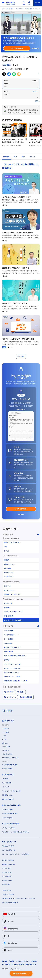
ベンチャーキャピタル (8, 828)
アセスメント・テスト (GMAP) (11, 791)
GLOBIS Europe (6, 872)
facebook (12, 943)
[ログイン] (29, 3)
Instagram (13, 928)
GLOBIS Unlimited (7, 768)
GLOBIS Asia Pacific (8, 860)
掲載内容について (31, 964)
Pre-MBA (6, 750)
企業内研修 (5, 779)
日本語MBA (5, 729)
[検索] (24, 3)
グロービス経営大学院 (8, 850)
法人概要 (4, 961)
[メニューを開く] (3, 3)
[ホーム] (2, 8)
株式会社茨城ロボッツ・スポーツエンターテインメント (18, 898)
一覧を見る (21, 166)
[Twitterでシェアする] (4, 74)
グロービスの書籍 (7, 809)
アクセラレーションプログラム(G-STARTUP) (15, 832)
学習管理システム (7, 795)
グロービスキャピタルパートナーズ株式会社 (15, 854)
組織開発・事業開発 (8, 799)
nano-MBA (6, 747)
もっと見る (21, 357)
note (10, 950)
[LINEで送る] (14, 74)
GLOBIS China (6, 868)
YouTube (12, 914)
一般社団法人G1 (7, 890)
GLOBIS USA (6, 884)
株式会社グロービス (8, 846)
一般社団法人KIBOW (8, 894)
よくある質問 (6, 964)
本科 (4, 739)
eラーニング (5, 787)
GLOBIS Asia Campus (8, 864)
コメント (32, 157)
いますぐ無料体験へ (17, 48)
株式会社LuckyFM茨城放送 (10, 903)
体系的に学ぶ (9, 8)
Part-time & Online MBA (10, 758)
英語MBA (5, 743)
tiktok (11, 921)
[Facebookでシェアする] (9, 74)
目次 (15, 157)
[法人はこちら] (37, 3)
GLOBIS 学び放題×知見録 (9, 765)
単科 (4, 736)
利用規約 (11, 961)
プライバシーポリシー (23, 961)
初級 (27, 69)
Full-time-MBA (7, 754)
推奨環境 (34, 961)
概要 (23, 157)
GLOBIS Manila (6, 876)
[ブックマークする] (39, 74)
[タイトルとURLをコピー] (19, 74)
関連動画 (6, 157)
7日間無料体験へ (20, 973)
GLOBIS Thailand (7, 880)
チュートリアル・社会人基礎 (24, 8)
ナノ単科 (6, 732)
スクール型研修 (6, 783)
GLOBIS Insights (7, 818)
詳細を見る (35, 48)
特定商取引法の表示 (18, 964)
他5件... (37, 101)
